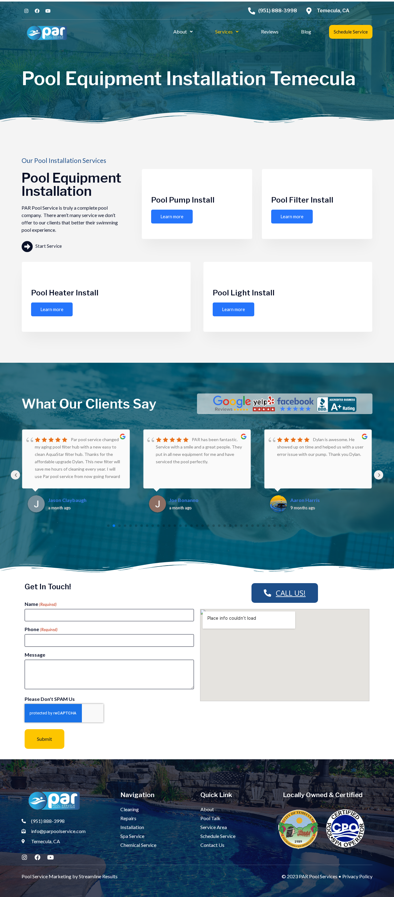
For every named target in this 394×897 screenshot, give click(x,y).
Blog (306, 31)
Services (224, 31)
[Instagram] (24, 857)
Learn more (171, 216)
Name (41, 604)
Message (35, 654)
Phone (41, 629)
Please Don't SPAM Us (50, 699)
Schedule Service (351, 31)
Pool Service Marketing (46, 876)
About (180, 31)
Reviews (270, 31)
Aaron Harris (184, 500)
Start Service (48, 246)
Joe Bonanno (63, 500)
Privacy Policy (357, 876)
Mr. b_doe (301, 500)
